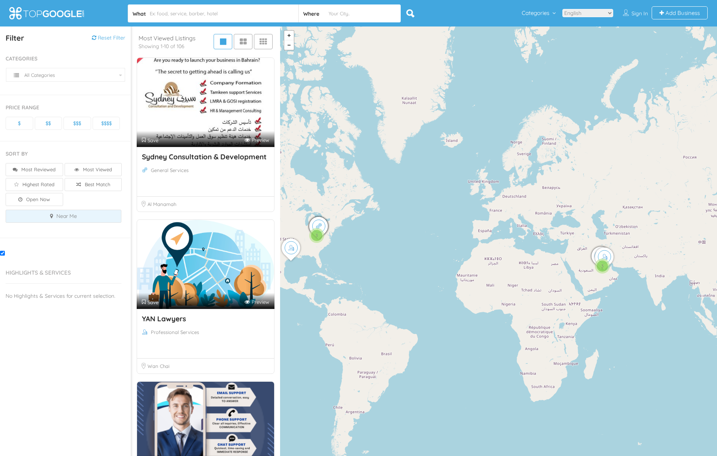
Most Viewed (96, 169)
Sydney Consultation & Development (204, 156)
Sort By (17, 153)
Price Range (22, 107)
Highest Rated (38, 184)
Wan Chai (159, 366)
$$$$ (106, 123)
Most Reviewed (38, 169)
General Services (170, 170)
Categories (535, 12)
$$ (48, 123)
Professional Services (175, 332)
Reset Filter (110, 37)
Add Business (682, 12)
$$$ (77, 123)
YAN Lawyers (164, 318)
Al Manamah (162, 204)
